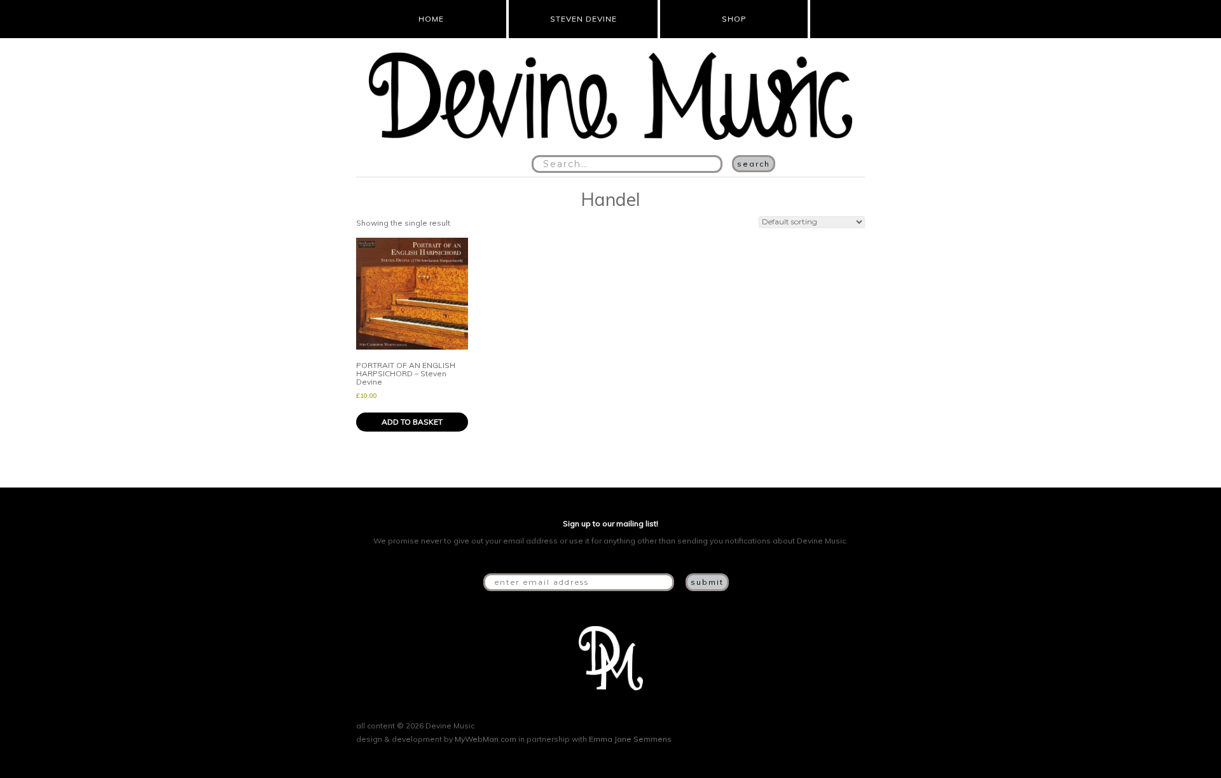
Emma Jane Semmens (630, 739)
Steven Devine (583, 19)
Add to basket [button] (412, 422)
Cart (833, 19)
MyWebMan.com (485, 739)
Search (753, 163)
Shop (734, 19)
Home (431, 19)
